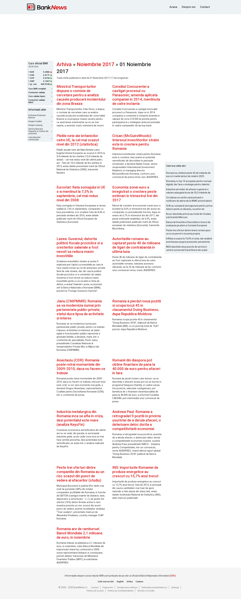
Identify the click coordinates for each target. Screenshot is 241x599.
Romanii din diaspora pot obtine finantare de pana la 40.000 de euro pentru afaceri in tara (136, 366)
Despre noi (188, 7)
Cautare (139, 581)
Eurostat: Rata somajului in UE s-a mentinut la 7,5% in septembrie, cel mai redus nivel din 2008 (81, 193)
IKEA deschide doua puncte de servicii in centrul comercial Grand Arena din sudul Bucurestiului (186, 248)
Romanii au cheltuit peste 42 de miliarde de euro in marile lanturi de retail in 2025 (188, 175)
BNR (173, 575)
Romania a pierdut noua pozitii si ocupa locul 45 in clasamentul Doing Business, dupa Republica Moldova (136, 307)
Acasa (173, 7)
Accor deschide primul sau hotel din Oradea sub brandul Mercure (188, 216)
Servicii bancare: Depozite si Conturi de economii (38, 131)
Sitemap (175, 587)
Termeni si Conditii (145, 590)
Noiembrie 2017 (95, 64)
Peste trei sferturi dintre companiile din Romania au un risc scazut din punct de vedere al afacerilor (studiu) (80, 473)
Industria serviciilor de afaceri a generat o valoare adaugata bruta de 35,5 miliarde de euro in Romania (188, 191)
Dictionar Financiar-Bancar (37, 116)
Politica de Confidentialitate (120, 590)
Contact (205, 7)
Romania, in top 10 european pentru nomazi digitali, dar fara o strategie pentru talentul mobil (188, 183)
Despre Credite (35, 121)
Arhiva (64, 64)
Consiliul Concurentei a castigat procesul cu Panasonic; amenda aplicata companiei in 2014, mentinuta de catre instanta (136, 95)
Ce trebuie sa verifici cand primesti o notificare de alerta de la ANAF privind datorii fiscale (189, 199)
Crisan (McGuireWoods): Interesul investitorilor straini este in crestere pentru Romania (135, 142)
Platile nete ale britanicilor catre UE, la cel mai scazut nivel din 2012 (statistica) (78, 140)
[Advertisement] (120, 37)
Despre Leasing (35, 125)
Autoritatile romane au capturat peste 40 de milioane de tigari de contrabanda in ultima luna (136, 245)
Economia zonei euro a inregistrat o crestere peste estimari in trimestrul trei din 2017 (135, 193)
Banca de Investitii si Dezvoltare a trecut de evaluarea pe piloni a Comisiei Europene (188, 224)
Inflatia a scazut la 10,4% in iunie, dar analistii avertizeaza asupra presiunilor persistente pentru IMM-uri (189, 240)
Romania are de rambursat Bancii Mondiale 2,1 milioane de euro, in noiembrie (79, 533)
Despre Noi (107, 587)
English (120, 581)
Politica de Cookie (95, 590)
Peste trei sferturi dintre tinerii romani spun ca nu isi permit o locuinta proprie (188, 232)
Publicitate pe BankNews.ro (154, 587)
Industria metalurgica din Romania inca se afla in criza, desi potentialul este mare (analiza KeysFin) (80, 418)
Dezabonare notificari (127, 587)
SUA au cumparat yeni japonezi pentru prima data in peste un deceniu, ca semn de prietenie (189, 207)
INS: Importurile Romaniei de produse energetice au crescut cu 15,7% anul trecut (135, 471)
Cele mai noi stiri (106, 581)
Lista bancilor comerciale (34, 138)
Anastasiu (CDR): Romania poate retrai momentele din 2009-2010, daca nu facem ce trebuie (81, 366)
